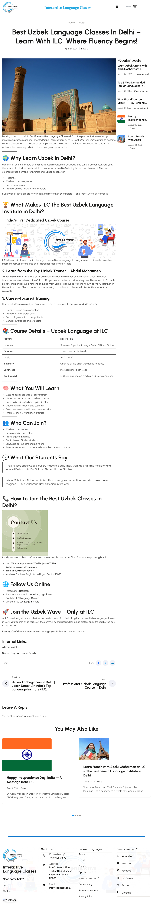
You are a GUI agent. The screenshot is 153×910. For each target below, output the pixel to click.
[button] (73, 815)
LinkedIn (126, 892)
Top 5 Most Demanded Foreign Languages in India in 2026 (131, 84)
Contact (7, 891)
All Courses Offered (12, 647)
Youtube (126, 863)
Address (53, 863)
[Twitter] (105, 663)
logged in (21, 716)
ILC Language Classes (27, 598)
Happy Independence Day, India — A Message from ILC (137, 118)
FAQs (5, 885)
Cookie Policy (85, 884)
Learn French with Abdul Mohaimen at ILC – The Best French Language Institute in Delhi (138, 138)
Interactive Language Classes (67, 7)
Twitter (126, 885)
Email (52, 884)
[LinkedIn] (112, 663)
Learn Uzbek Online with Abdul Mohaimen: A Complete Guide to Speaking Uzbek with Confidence (132, 67)
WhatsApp (127, 856)
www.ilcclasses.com (26, 567)
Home (71, 22)
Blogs (82, 22)
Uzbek (82, 860)
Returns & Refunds (88, 890)
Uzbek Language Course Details (19, 653)
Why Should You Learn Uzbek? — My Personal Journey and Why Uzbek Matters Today (132, 101)
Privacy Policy (85, 896)
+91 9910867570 (57, 857)
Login (131, 6)
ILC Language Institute (27, 601)
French (82, 866)
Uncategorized (142, 74)
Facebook (127, 870)
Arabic (82, 854)
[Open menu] (117, 6)
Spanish (83, 872)
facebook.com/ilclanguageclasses (35, 594)
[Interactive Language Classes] (10, 7)
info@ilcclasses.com (60, 887)
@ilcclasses (23, 590)
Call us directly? (57, 854)
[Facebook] (98, 663)
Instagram (127, 878)
